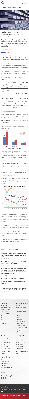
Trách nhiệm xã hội (5, 363)
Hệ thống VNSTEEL (5, 313)
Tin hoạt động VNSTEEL (6, 338)
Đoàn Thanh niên (5, 319)
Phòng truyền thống (5, 307)
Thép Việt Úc (19, 319)
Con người (3, 365)
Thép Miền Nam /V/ (20, 315)
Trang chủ (3, 7)
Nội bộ (3, 372)
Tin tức (9, 7)
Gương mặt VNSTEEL (6, 348)
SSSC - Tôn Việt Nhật (21, 321)
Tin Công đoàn (4, 346)
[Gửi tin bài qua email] (8, 52)
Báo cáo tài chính (20, 346)
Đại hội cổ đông (19, 340)
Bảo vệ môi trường (5, 361)
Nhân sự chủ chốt (5, 311)
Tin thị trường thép (17, 7)
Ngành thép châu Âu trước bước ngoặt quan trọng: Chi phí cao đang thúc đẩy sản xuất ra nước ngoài (13, 255)
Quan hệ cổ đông (21, 336)
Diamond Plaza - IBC (20, 325)
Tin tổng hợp (4, 340)
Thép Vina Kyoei (19, 323)
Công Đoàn (3, 317)
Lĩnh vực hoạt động (22, 303)
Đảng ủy (3, 315)
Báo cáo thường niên (20, 342)
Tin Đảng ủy (4, 344)
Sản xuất (18, 305)
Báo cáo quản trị (19, 344)
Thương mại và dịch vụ (21, 307)
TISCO (17, 317)
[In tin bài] (2, 52)
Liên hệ (3, 323)
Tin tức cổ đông (19, 338)
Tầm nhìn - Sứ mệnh (5, 309)
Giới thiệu (4, 303)
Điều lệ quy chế (19, 348)
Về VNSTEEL (4, 305)
